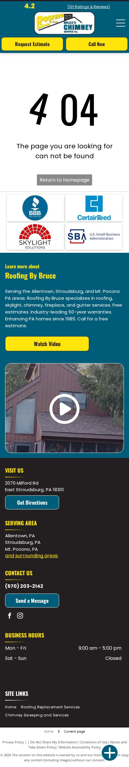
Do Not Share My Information (53, 742)
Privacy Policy (13, 742)
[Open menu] (120, 23)
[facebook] (9, 616)
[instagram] (20, 616)
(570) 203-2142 (24, 586)
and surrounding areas (31, 555)
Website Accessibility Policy (80, 747)
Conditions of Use (93, 742)
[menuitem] (13, 707)
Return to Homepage (64, 179)
